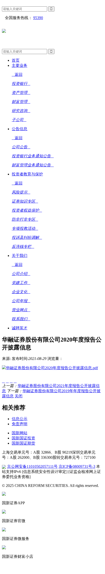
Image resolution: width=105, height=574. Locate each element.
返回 (18, 74)
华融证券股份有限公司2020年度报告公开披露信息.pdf (52, 368)
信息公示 (19, 419)
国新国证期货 (23, 443)
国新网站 (19, 433)
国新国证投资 (23, 438)
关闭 (18, 396)
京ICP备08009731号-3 (77, 466)
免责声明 (19, 424)
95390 (38, 18)
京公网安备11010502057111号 (32, 466)
